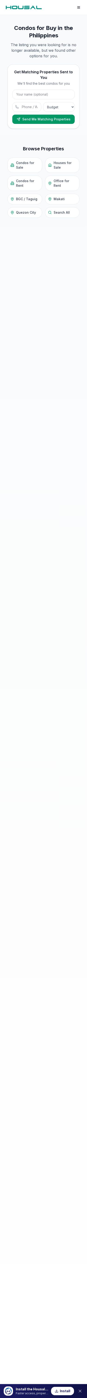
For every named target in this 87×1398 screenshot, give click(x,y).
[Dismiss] (80, 1391)
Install (65, 1391)
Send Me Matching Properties (46, 119)
